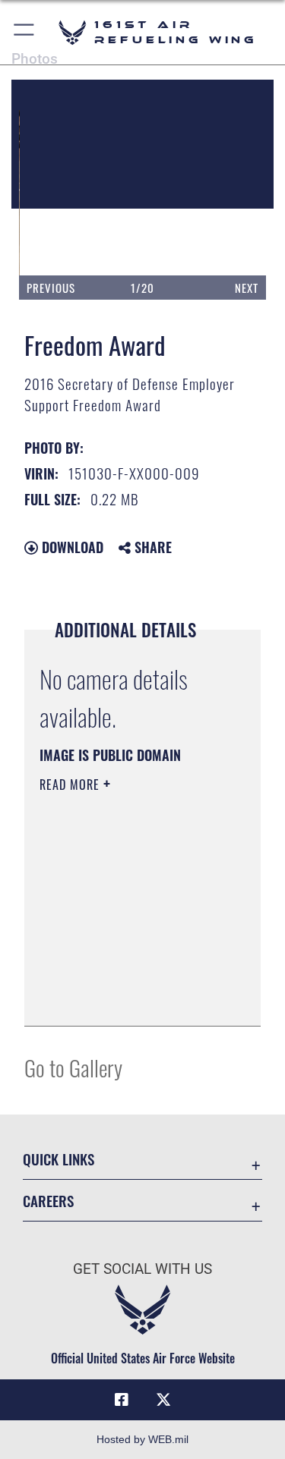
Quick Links (58, 1159)
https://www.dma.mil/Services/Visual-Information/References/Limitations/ (132, 997)
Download (70, 547)
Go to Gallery (73, 1067)
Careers (48, 1201)
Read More (71, 784)
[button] (24, 32)
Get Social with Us (142, 1269)
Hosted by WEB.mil (142, 1439)
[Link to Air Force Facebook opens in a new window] (121, 1399)
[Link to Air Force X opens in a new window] (163, 1399)
